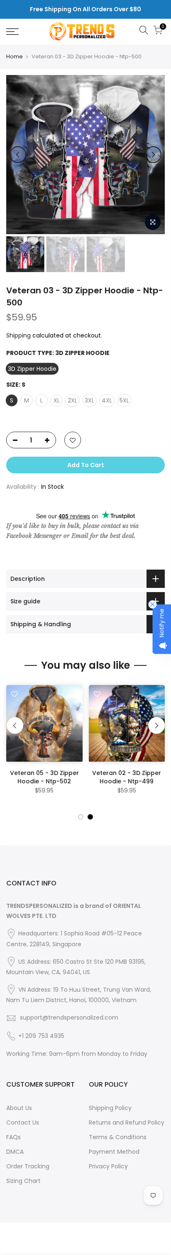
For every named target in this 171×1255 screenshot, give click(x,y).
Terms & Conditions (118, 1137)
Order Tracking (27, 1166)
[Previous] (18, 154)
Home (14, 56)
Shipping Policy (110, 1108)
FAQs (13, 1137)
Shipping (18, 335)
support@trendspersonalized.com (69, 1017)
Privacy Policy (108, 1166)
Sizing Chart (23, 1181)
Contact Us (22, 1122)
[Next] (153, 154)
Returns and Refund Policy (126, 1122)
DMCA (15, 1152)
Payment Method (114, 1152)
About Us (19, 1108)
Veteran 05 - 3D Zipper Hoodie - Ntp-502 (44, 777)
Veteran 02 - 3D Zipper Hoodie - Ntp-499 (126, 777)
